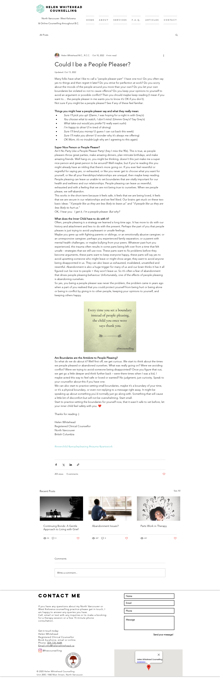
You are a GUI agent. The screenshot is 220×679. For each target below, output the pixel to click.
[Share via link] (78, 464)
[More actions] (163, 55)
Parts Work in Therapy (154, 526)
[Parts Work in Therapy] (158, 508)
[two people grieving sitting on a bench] (61, 508)
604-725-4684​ (54, 642)
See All (177, 490)
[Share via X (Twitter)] (63, 464)
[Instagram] (40, 650)
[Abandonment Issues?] (110, 508)
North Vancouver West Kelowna (59, 18)
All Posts (44, 34)
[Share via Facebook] (56, 464)
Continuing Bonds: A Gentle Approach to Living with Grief (60, 527)
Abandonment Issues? (105, 526)
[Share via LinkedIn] (70, 464)
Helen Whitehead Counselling (64, 8)
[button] (176, 35)
